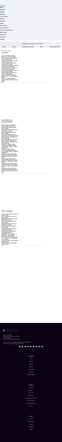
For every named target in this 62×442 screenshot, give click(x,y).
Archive (31, 406)
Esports (31, 364)
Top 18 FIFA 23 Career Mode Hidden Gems (9, 243)
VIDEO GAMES (4, 16)
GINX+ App (31, 395)
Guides (31, 361)
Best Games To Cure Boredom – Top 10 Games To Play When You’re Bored (10, 238)
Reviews (31, 366)
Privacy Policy (31, 401)
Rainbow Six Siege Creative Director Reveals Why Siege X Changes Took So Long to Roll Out (9, 170)
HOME (4, 46)
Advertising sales (31, 403)
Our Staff (31, 393)
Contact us (31, 390)
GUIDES (2, 19)
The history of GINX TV (31, 398)
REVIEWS (2, 21)
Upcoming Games (55, 46)
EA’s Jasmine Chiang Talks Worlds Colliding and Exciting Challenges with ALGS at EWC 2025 (9, 160)
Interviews (31, 369)
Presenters (31, 427)
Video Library (31, 421)
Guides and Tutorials (28, 46)
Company (31, 387)
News (41, 46)
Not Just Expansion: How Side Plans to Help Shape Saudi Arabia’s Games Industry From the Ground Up (9, 141)
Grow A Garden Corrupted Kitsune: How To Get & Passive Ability (10, 80)
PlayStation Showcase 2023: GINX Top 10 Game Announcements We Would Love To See (9, 225)
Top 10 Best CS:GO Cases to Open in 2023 (9, 217)
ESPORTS (2, 10)
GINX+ (31, 429)
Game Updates (31, 374)
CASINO (2, 12)
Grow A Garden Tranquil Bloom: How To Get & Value (10, 58)
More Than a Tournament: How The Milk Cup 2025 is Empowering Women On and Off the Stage (9, 131)
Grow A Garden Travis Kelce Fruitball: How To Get (9, 63)
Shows (31, 424)
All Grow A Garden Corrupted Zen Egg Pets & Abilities (9, 68)
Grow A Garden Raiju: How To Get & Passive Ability (9, 73)
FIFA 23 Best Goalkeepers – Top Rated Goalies (9, 231)
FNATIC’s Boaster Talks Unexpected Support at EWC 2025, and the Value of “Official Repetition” (10, 150)
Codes (14, 46)
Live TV (31, 419)
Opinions (31, 372)
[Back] (3, 44)
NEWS (1, 7)
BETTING (2, 14)
